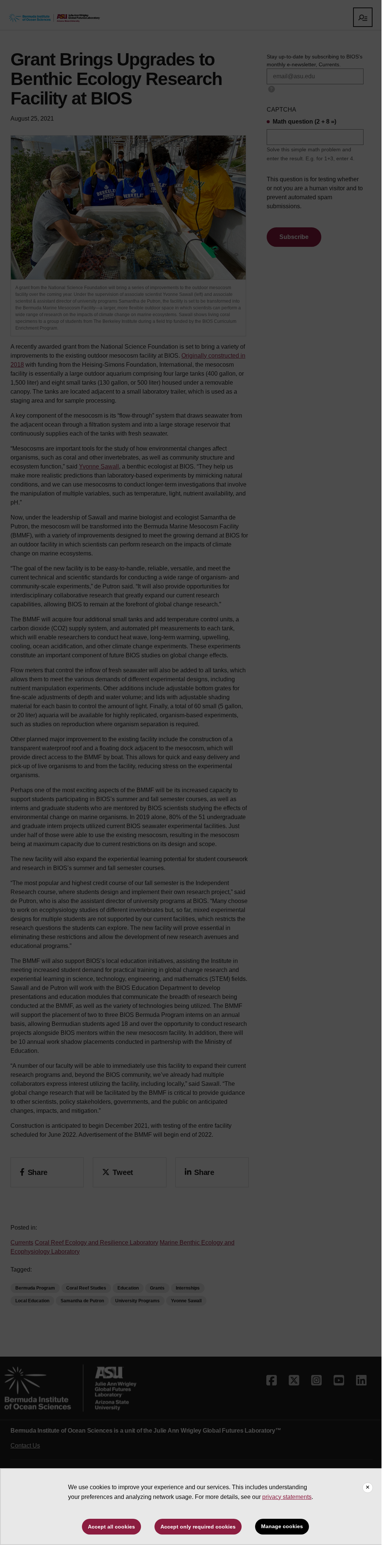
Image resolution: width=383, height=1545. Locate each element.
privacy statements (287, 1497)
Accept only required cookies (198, 1527)
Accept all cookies (111, 1527)
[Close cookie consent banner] (367, 1487)
